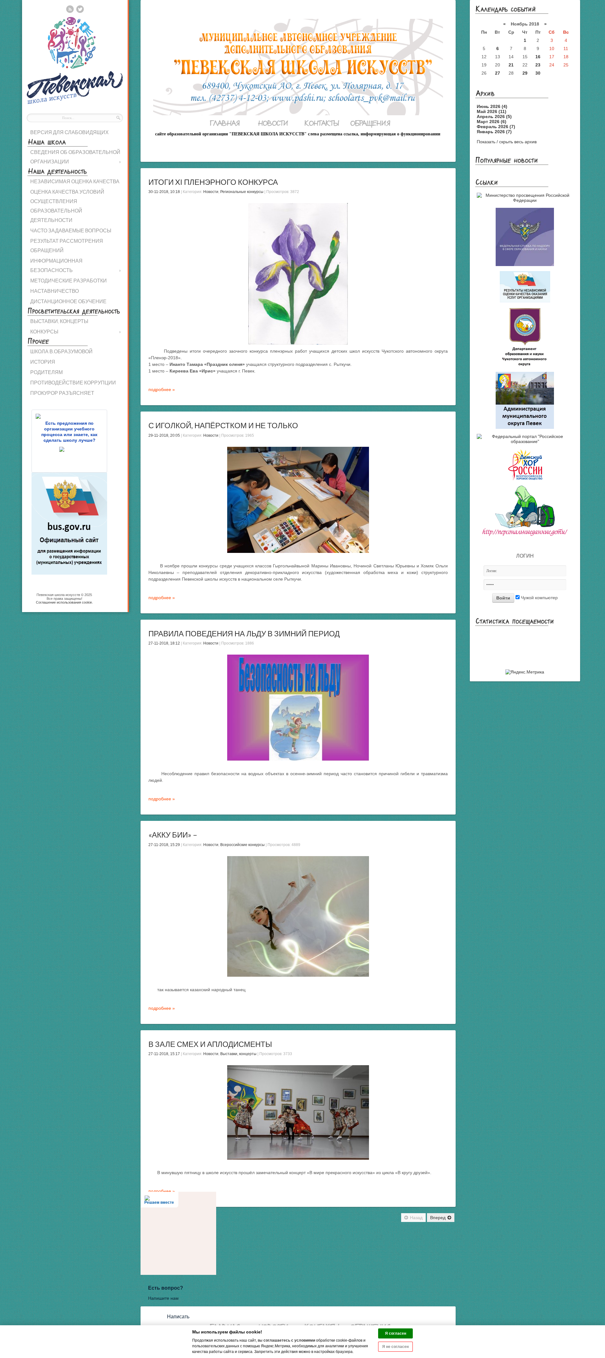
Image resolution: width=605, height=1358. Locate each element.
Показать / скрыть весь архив (507, 141)
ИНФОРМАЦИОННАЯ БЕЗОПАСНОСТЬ (75, 265)
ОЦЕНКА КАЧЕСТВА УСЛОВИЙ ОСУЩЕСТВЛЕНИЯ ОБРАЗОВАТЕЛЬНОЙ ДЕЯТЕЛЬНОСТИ (67, 206)
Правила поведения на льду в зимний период (244, 633)
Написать (178, 1316)
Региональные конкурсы (241, 192)
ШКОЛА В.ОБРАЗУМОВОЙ (61, 351)
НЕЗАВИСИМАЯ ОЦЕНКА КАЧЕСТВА (74, 181)
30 (537, 73)
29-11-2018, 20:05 (164, 435)
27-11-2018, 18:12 (164, 643)
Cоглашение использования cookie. (64, 602)
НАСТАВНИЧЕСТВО (54, 291)
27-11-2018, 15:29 (164, 845)
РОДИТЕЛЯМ (46, 372)
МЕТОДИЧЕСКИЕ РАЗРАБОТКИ (68, 280)
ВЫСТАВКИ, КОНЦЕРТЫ (59, 321)
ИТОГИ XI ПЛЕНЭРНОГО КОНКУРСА (213, 181)
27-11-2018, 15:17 (164, 1054)
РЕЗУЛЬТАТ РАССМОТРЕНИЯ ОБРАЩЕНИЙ (66, 245)
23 (537, 64)
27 (497, 73)
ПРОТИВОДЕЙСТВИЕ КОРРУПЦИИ (73, 382)
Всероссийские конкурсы (242, 845)
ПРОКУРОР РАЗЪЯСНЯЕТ (62, 393)
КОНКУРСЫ (75, 331)
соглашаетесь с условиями (289, 1340)
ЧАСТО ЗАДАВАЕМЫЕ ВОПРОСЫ (70, 230)
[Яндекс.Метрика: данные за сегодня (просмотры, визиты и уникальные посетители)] (524, 671)
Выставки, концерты (238, 1054)
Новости (210, 192)
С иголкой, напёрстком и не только (223, 425)
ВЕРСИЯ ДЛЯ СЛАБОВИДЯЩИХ (69, 132)
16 (537, 56)
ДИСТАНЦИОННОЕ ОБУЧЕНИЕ (68, 301)
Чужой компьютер (539, 597)
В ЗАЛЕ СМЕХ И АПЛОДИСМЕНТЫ (210, 1043)
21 (511, 64)
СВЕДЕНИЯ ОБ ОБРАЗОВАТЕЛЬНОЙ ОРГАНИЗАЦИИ (75, 156)
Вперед (438, 1217)
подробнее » (161, 389)
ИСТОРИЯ (42, 362)
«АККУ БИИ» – (172, 834)
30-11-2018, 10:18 (164, 192)
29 (524, 73)
